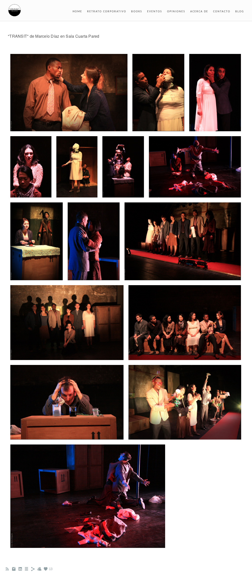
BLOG (239, 11)
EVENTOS (154, 11)
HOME (77, 11)
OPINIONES (176, 11)
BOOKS (136, 11)
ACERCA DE (199, 11)
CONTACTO (221, 11)
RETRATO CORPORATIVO (106, 11)
